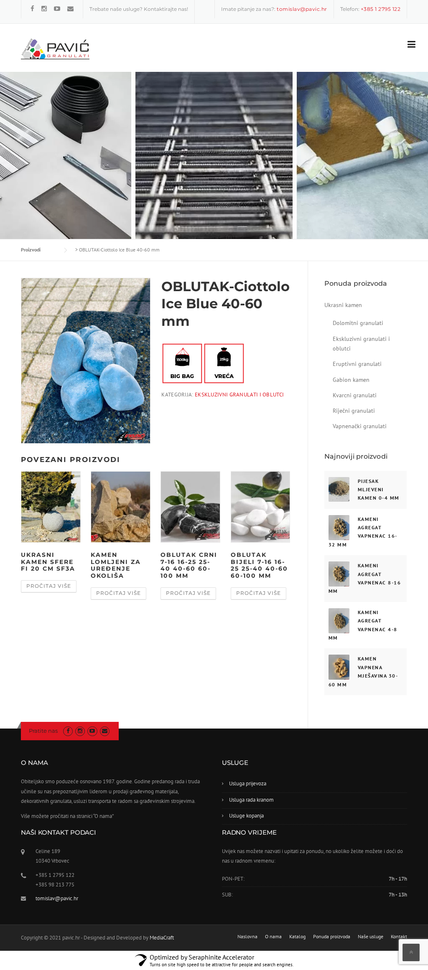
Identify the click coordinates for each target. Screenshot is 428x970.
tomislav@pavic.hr (57, 898)
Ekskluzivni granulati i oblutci (239, 394)
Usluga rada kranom (251, 799)
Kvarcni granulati (355, 395)
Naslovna (247, 936)
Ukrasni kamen (343, 305)
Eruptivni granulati (357, 364)
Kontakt (399, 936)
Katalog (297, 936)
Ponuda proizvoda (331, 936)
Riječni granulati (354, 410)
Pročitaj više (48, 586)
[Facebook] (32, 9)
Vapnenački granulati (360, 426)
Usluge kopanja (246, 815)
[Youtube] (57, 9)
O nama (273, 936)
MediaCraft (162, 937)
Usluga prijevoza (247, 783)
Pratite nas (43, 730)
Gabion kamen (351, 379)
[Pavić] (55, 48)
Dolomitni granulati (358, 323)
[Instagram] (44, 9)
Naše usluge (370, 936)
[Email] (70, 9)
